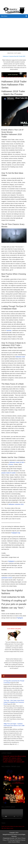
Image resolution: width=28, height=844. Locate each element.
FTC (8, 840)
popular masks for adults (8, 473)
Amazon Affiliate (16, 842)
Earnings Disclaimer (15, 840)
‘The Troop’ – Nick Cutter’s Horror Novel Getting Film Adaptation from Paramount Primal (14, 702)
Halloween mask (20, 356)
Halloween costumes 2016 (15, 504)
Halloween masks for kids (16, 462)
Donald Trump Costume (5, 826)
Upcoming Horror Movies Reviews (14, 676)
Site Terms (18, 838)
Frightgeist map (15, 533)
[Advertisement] (14, 33)
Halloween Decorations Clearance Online (17, 826)
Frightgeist (11, 561)
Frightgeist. (20, 618)
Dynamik (12, 838)
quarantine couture (6, 577)
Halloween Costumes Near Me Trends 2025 (14, 56)
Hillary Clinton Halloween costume (7, 828)
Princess (10, 464)
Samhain (8, 330)
